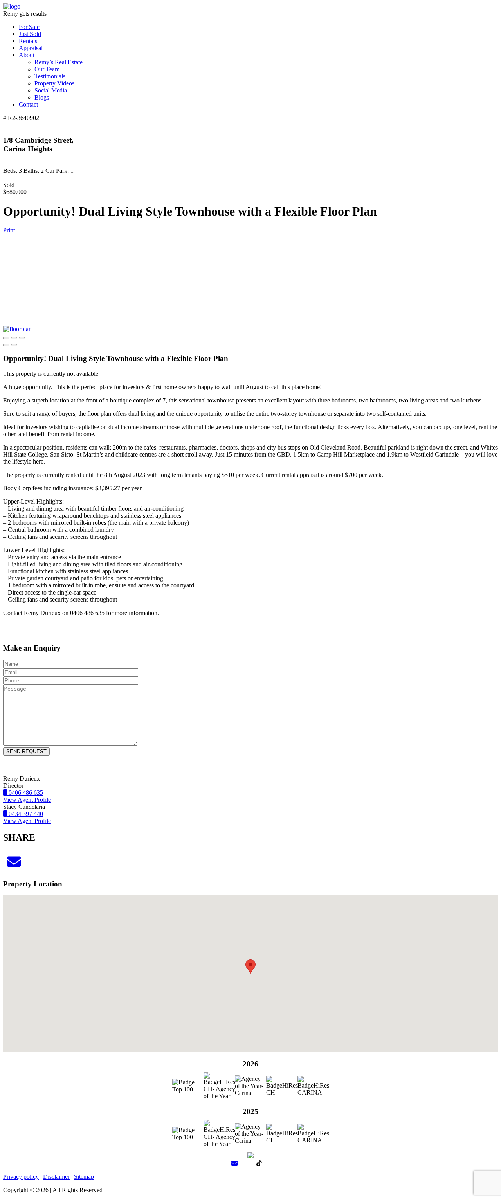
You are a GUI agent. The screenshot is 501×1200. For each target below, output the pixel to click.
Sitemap (84, 1176)
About (26, 55)
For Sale (29, 27)
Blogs (41, 97)
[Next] (14, 345)
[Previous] (6, 345)
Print (9, 230)
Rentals (28, 41)
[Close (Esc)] (6, 338)
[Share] (14, 338)
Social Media (50, 90)
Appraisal (31, 48)
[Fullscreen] (22, 338)
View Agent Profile (27, 799)
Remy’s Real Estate (58, 62)
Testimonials (49, 76)
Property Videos (54, 83)
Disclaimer (56, 1176)
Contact (28, 104)
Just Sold (30, 34)
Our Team (46, 69)
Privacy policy (21, 1176)
